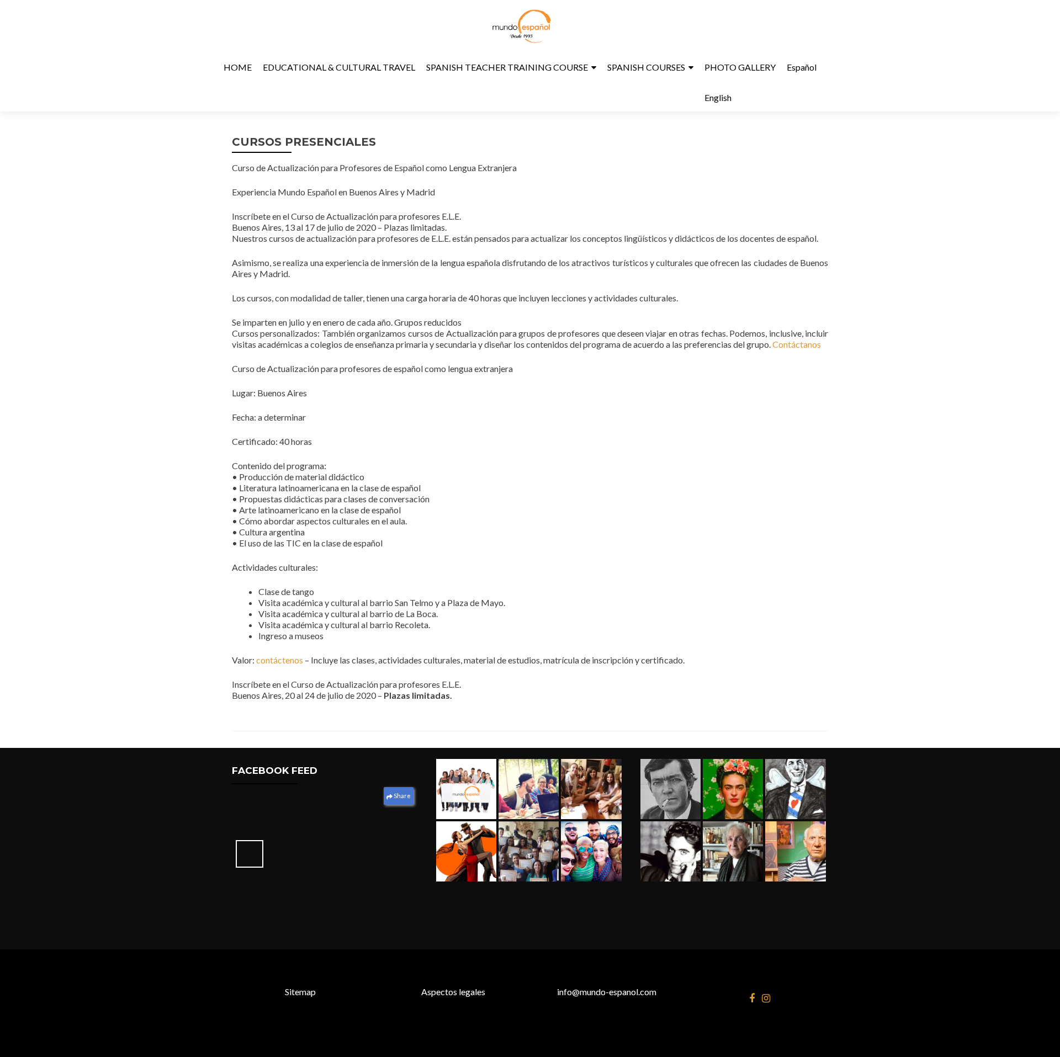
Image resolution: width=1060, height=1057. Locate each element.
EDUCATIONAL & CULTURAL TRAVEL (339, 67)
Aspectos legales (453, 991)
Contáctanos (796, 344)
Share (402, 795)
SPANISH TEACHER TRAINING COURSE (507, 67)
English (718, 97)
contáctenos (280, 660)
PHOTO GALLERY (740, 67)
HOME (238, 67)
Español (802, 67)
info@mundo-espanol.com (606, 991)
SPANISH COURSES (646, 67)
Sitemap (300, 991)
